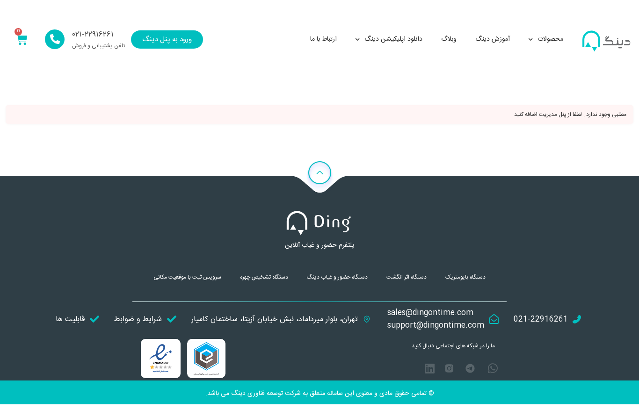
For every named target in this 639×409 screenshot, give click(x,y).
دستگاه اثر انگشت (406, 277)
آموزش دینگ (492, 39)
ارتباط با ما (323, 39)
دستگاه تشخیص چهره (264, 277)
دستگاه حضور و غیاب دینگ (337, 277)
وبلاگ (449, 39)
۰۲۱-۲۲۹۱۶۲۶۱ (93, 34)
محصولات (550, 39)
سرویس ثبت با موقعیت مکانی (187, 277)
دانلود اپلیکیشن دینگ (393, 39)
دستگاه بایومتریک (465, 277)
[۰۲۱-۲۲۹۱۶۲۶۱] (55, 39)
